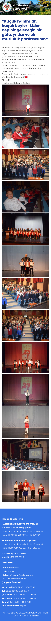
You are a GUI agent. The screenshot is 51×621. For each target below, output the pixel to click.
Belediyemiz (8, 571)
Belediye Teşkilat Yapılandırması (18, 575)
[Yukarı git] (46, 616)
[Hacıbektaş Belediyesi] (18, 11)
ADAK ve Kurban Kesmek (14, 578)
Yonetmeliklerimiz (11, 567)
